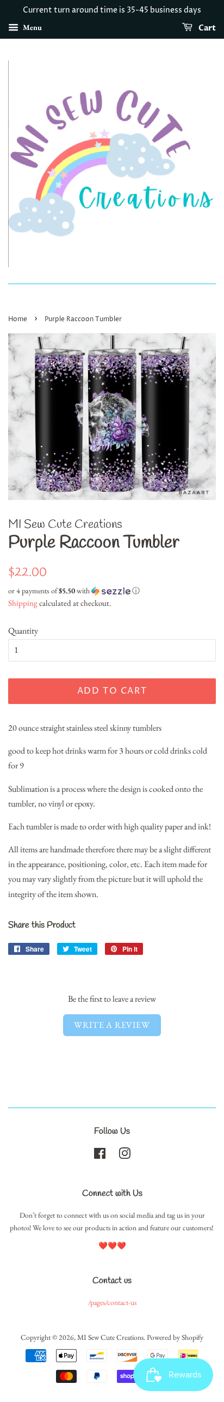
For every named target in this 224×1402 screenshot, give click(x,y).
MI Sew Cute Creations (110, 1337)
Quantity (23, 630)
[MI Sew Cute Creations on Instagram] (124, 1155)
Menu (31, 27)
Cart (206, 28)
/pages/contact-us (112, 1302)
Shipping (23, 603)
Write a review (112, 1025)
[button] (112, 591)
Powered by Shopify (175, 1337)
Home (17, 319)
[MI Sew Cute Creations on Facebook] (100, 1155)
